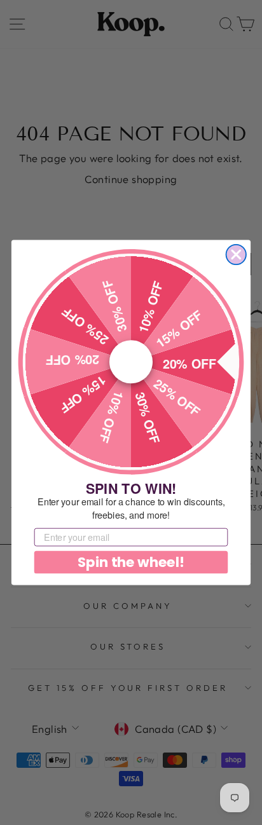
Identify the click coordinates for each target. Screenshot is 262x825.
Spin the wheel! (131, 561)
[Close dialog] (236, 254)
